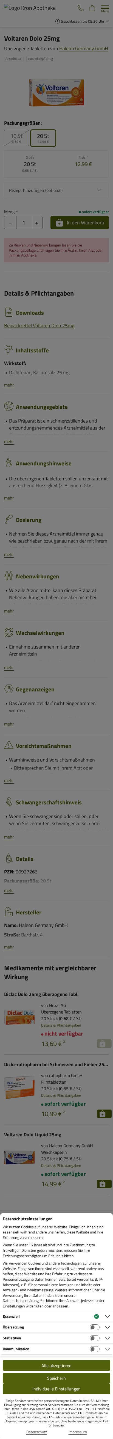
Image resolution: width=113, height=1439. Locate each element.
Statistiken (12, 1338)
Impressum (78, 1431)
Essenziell (11, 1316)
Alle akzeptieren (56, 1365)
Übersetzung (13, 1327)
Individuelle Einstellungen (56, 1389)
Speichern (56, 1378)
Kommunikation (16, 1349)
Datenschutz (36, 1431)
